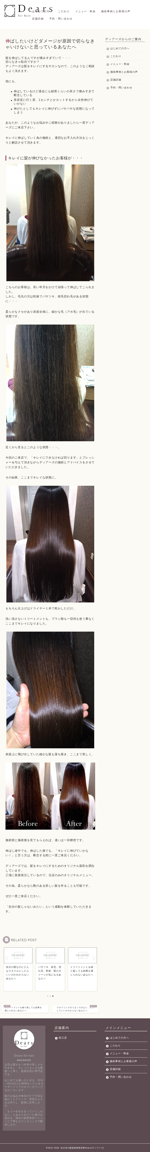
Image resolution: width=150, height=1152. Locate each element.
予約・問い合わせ (61, 18)
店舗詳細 (38, 18)
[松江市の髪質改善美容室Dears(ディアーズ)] (29, 16)
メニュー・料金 (85, 11)
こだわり (64, 11)
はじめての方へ (42, 11)
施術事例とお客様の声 (115, 11)
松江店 (63, 1037)
